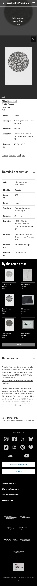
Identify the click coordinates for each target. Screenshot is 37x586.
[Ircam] (26, 518)
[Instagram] (6, 440)
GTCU (18, 577)
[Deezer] (31, 448)
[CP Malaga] (24, 530)
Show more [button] (18, 405)
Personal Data (25, 577)
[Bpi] (12, 518)
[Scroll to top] (32, 581)
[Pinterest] (22, 448)
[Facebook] (14, 440)
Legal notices (6, 577)
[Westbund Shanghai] (26, 542)
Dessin (16, 116)
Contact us (18, 472)
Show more (18, 345)
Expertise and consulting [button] (11, 495)
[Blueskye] (31, 440)
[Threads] (22, 440)
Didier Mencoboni (9, 101)
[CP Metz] (13, 530)
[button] (18, 172)
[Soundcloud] (10, 457)
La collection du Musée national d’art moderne (18, 421)
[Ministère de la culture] (18, 567)
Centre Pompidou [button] (8, 483)
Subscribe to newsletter (18, 464)
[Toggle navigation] (33, 3)
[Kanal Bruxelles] (12, 542)
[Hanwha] (18, 553)
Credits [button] (3, 97)
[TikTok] (6, 448)
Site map (13, 577)
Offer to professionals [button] (9, 489)
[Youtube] (26, 457)
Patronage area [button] (7, 500)
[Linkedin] (14, 448)
